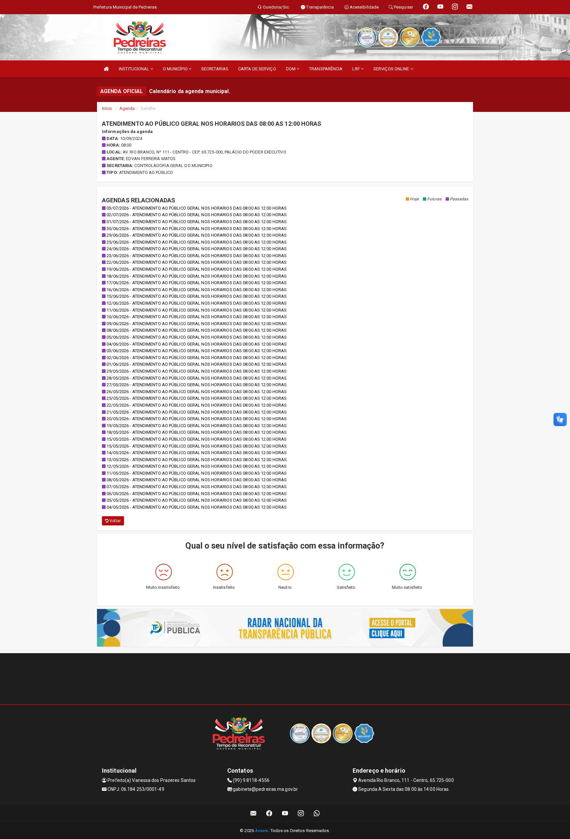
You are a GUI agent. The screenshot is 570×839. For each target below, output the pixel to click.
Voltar (115, 521)
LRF (356, 68)
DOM (291, 68)
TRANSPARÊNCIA (325, 68)
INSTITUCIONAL (134, 68)
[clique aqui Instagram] (301, 813)
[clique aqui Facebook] (269, 813)
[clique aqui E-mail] (253, 813)
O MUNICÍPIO (176, 68)
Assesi (262, 830)
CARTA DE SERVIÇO (257, 68)
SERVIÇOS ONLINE (391, 68)
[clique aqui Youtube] (285, 813)
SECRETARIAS (214, 68)
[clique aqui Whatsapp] (317, 813)
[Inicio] (106, 68)
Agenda (127, 108)
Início (107, 108)
